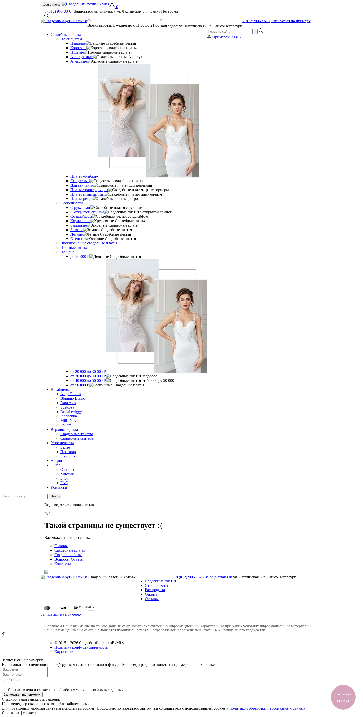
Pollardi (66, 425)
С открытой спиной (87, 212)
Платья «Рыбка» (84, 176)
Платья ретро (81, 198)
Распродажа (155, 590)
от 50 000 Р (79, 385)
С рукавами (80, 207)
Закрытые (78, 225)
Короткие (78, 48)
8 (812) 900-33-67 (58, 11)
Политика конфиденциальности (81, 647)
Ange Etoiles (70, 394)
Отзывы (67, 469)
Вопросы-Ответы (69, 559)
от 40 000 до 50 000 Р (88, 380)
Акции (56, 460)
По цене (67, 252)
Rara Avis (68, 403)
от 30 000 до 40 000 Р (88, 376)
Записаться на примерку (291, 21)
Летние (76, 234)
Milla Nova (69, 420)
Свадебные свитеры (77, 438)
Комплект (68, 456)
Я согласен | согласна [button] (20, 713)
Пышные (78, 43)
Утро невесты (62, 443)
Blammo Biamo (72, 398)
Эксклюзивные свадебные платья (88, 243)
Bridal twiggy (71, 412)
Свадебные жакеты (76, 434)
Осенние (77, 239)
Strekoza (67, 407)
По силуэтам (71, 39)
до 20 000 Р (79, 256)
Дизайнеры (60, 389)
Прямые (77, 52)
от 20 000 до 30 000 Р (88, 371)
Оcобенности (71, 203)
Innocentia (68, 416)
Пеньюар (68, 452)
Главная (61, 546)
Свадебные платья (66, 34)
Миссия (67, 474)
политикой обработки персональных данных (267, 708)
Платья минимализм (87, 194)
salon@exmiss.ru (218, 577)
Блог (64, 478)
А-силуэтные (81, 57)
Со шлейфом (81, 216)
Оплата (151, 594)
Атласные (78, 61)
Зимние (76, 230)
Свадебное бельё (68, 555)
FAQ (64, 483)
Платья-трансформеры (89, 190)
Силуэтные (79, 181)
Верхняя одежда (64, 429)
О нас (55, 465)
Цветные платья (74, 247)
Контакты (59, 487)
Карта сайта (64, 652)
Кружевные (80, 221)
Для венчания (82, 185)
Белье (65, 447)
